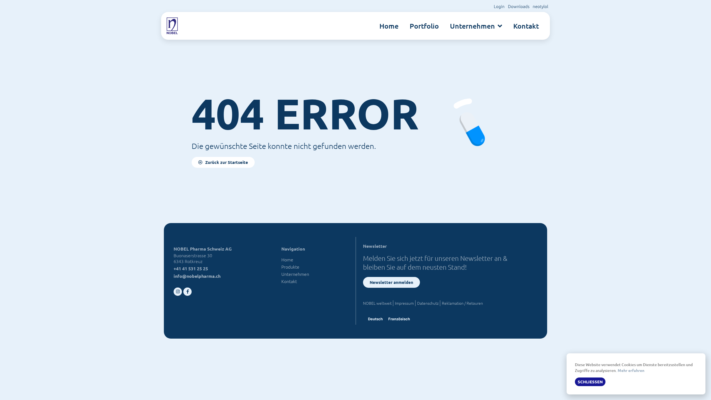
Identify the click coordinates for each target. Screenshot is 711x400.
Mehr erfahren (631, 370)
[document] (355, 200)
